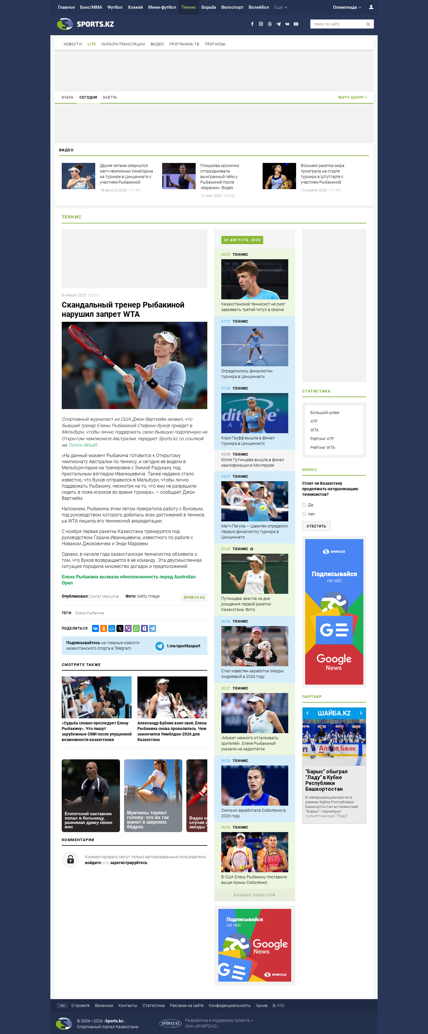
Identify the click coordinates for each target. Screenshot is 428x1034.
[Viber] (127, 628)
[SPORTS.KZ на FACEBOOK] (252, 24)
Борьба (208, 7)
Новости (73, 44)
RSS (280, 1005)
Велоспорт (232, 7)
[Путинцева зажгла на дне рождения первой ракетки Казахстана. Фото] (254, 574)
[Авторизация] (368, 7)
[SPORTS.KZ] (334, 612)
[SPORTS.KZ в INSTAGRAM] (261, 24)
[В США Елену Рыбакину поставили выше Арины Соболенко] (254, 852)
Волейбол (259, 7)
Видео (157, 44)
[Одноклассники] (102, 628)
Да (310, 504)
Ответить (316, 526)
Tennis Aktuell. (83, 445)
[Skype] (143, 628)
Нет (311, 514)
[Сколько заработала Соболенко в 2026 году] (254, 785)
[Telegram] (151, 628)
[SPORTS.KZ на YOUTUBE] (296, 24)
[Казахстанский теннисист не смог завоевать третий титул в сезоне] (254, 279)
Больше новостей (255, 895)
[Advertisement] (214, 72)
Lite (92, 44)
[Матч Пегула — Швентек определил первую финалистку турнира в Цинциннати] (254, 501)
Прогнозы (215, 44)
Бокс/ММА (91, 7)
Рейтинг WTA (322, 447)
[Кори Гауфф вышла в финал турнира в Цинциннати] (254, 413)
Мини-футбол (162, 7)
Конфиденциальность (230, 1005)
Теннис (188, 7)
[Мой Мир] (110, 628)
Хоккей (135, 7)
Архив (262, 1005)
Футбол (115, 7)
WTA (314, 430)
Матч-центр (351, 97)
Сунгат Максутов (104, 596)
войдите (93, 862)
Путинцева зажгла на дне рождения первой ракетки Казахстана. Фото (246, 604)
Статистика (154, 1005)
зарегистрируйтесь (128, 862)
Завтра (110, 97)
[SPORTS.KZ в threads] (270, 24)
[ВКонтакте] (94, 628)
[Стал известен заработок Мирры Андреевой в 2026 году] (254, 646)
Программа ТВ (184, 44)
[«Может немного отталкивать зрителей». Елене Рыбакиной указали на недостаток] (254, 713)
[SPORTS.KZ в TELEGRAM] (278, 24)
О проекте (80, 1005)
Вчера (68, 97)
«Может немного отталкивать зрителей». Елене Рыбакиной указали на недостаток (249, 743)
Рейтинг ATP (322, 438)
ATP (314, 421)
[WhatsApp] (135, 628)
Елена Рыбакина (90, 613)
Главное (66, 7)
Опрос (309, 470)
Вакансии (104, 1005)
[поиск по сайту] (368, 24)
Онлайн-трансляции (123, 44)
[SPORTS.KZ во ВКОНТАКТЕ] (287, 24)
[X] (118, 628)
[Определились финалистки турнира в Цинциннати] (254, 346)
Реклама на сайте (187, 1005)
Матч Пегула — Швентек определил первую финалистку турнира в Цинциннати (254, 531)
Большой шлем (324, 412)
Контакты (128, 1005)
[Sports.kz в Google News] (254, 980)
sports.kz (194, 598)
